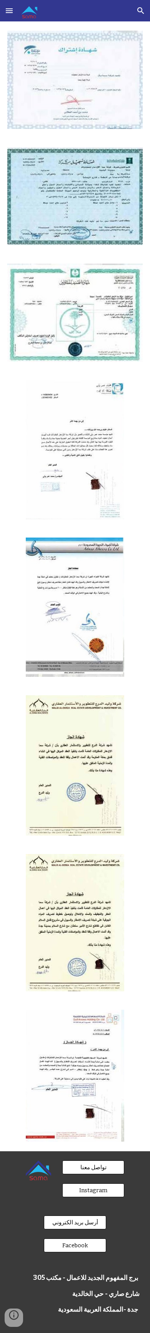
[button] (9, 10)
